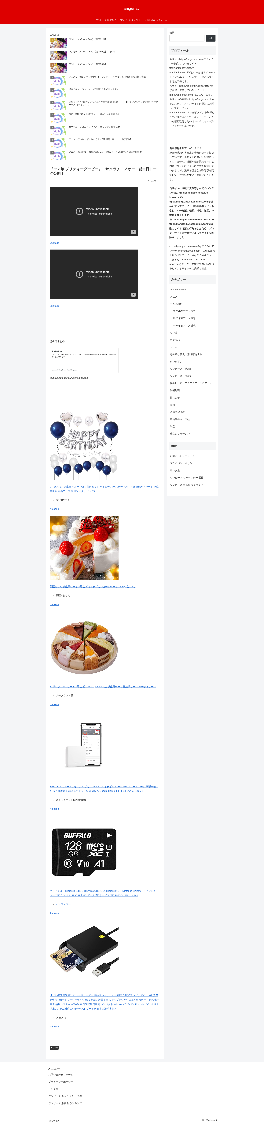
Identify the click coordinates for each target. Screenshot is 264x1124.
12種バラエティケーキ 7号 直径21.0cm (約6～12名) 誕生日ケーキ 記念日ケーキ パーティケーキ (103, 686)
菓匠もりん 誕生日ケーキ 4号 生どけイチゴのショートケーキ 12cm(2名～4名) (93, 586)
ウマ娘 (55, 1048)
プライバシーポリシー (182, 463)
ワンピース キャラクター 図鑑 (187, 477)
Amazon (54, 509)
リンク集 (175, 470)
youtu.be (54, 243)
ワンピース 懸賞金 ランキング (187, 485)
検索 (171, 32)
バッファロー (63, 904)
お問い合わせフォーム (182, 456)
